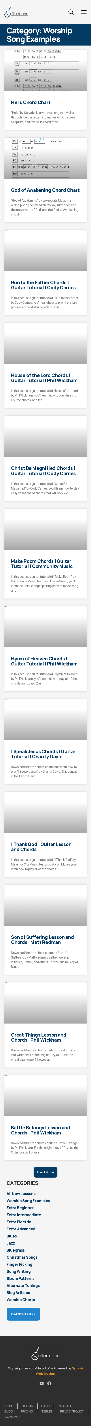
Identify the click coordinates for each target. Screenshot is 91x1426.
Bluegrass (16, 1250)
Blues (12, 1236)
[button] (45, 1172)
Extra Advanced (21, 1229)
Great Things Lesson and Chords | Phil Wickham (38, 1037)
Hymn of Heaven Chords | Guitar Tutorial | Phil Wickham (44, 661)
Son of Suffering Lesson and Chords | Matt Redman (42, 939)
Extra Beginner (20, 1207)
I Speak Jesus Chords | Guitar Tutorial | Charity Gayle (43, 754)
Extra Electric (19, 1221)
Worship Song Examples (28, 1200)
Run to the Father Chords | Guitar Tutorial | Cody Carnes (43, 285)
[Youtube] (42, 1383)
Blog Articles (18, 1292)
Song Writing (19, 1271)
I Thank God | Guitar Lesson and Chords (41, 846)
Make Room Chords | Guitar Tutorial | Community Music (42, 563)
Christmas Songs (22, 1257)
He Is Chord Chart (31, 102)
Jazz (11, 1243)
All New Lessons (21, 1193)
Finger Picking (19, 1264)
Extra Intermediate (24, 1214)
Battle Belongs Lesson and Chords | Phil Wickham (40, 1130)
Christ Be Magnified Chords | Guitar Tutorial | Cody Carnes (43, 470)
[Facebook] (49, 1383)
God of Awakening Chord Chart (45, 190)
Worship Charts (21, 1299)
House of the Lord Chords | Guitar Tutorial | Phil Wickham (44, 377)
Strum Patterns (20, 1278)
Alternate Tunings (23, 1285)
